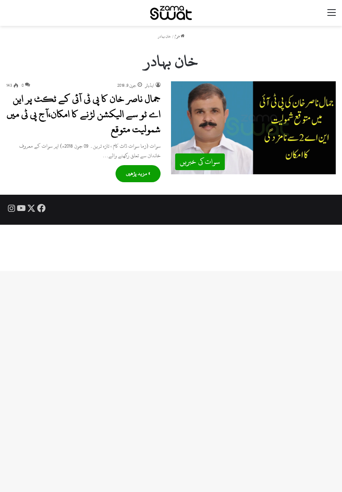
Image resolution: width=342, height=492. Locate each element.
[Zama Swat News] (171, 13)
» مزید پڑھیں (138, 173)
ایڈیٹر (149, 85)
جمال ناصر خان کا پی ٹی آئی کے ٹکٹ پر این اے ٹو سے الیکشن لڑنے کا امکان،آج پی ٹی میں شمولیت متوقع (84, 114)
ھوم (178, 36)
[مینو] (331, 16)
